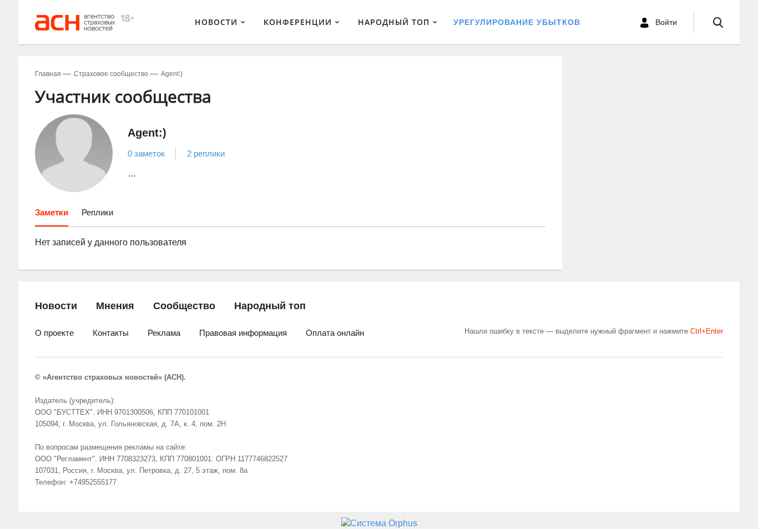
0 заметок (146, 153)
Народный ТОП (393, 22)
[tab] (51, 216)
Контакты (111, 332)
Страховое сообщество (111, 74)
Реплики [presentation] (97, 212)
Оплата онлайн (335, 332)
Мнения (115, 305)
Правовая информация (243, 332)
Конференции (298, 22)
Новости (216, 22)
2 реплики (206, 153)
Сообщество (184, 305)
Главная (48, 74)
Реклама (164, 332)
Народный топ (270, 305)
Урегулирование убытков (516, 22)
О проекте (54, 332)
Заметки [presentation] (51, 212)
